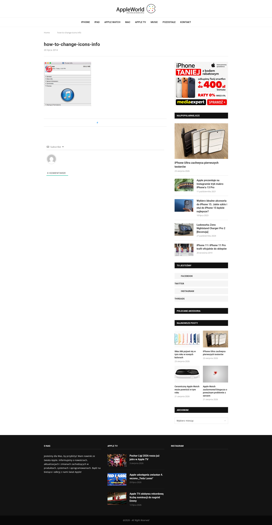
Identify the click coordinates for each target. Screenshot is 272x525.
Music (154, 22)
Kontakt (185, 22)
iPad (97, 22)
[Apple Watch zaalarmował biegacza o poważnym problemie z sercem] (215, 374)
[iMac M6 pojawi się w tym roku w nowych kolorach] (187, 339)
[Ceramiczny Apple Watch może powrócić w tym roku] (187, 374)
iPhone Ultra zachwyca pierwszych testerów (196, 164)
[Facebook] (45, 8)
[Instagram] (51, 8)
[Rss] (57, 8)
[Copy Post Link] (107, 122)
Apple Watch (112, 22)
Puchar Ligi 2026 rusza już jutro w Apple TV (144, 457)
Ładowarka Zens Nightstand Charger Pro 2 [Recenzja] (211, 228)
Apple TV (140, 22)
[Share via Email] (112, 122)
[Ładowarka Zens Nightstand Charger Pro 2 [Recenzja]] (184, 229)
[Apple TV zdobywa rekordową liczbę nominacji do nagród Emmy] (117, 498)
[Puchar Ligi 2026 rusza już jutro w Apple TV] (117, 460)
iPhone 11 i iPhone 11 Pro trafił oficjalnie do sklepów (212, 247)
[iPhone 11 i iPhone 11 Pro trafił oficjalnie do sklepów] (184, 250)
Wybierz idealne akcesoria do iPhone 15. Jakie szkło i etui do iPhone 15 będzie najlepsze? (212, 206)
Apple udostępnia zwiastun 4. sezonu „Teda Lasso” (146, 476)
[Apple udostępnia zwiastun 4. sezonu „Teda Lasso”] (117, 479)
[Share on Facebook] (103, 122)
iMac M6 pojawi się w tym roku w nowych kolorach (185, 354)
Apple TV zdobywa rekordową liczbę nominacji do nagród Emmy (147, 497)
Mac (127, 22)
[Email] (61, 8)
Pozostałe (169, 22)
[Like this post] (99, 122)
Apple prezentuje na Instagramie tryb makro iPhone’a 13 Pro (210, 184)
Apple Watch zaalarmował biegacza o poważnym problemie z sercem (215, 391)
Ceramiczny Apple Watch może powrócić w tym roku (187, 389)
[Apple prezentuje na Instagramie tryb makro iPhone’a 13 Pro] (184, 185)
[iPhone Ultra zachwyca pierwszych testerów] (201, 141)
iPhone (85, 22)
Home (47, 32)
